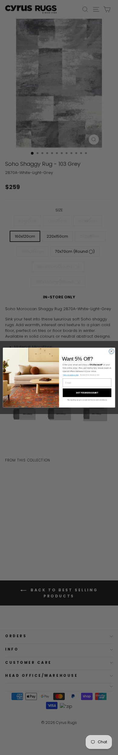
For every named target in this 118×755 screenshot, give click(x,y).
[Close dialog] (111, 351)
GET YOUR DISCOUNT (87, 392)
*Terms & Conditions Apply (71, 375)
